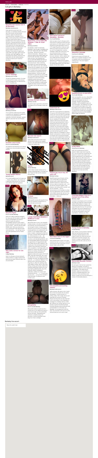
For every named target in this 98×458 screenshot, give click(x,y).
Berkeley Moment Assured (36, 100)
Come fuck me (54, 108)
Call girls (7, 4)
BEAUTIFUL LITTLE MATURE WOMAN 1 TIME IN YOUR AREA (37, 42)
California (21, 4)
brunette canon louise (13, 142)
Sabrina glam (10, 109)
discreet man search (34, 136)
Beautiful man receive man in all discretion (15, 25)
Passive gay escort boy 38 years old (59, 173)
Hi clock (30, 196)
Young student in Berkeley (80, 228)
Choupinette (32, 305)
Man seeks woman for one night (14, 251)
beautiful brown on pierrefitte (81, 93)
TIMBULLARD (8, 2)
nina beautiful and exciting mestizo (58, 286)
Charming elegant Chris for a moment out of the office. (81, 196)
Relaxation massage (78, 52)
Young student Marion (13, 174)
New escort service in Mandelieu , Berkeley (57, 36)
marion (30, 166)
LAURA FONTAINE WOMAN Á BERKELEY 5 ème (37, 217)
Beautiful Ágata (11, 212)
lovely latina (76, 146)
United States (14, 4)
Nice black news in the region (59, 236)
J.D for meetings (11, 74)
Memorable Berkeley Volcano (81, 261)
